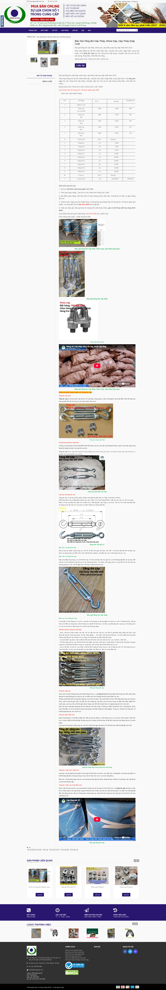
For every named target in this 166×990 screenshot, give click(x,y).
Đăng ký (135, 1)
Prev (28, 61)
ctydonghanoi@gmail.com (36, 1)
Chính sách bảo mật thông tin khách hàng (76, 960)
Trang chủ (31, 37)
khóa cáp (45, 849)
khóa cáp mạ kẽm (54, 849)
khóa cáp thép (65, 849)
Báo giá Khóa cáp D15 (69, 887)
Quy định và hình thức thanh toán (74, 952)
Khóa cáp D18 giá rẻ (97, 887)
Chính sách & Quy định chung (73, 950)
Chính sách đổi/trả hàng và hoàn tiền (75, 958)
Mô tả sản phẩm (44, 76)
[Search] (136, 30)
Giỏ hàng (118, 1)
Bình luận (47, 81)
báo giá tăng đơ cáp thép (34, 849)
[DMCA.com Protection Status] (71, 970)
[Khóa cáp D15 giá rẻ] (126, 875)
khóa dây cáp (74, 849)
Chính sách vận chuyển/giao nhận (74, 954)
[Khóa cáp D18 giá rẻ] (97, 875)
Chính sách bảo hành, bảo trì (73, 956)
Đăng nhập (127, 1)
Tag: (29, 847)
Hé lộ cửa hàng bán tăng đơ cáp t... (40, 887)
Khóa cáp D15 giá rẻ (126, 887)
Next (71, 61)
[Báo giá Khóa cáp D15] (68, 875)
